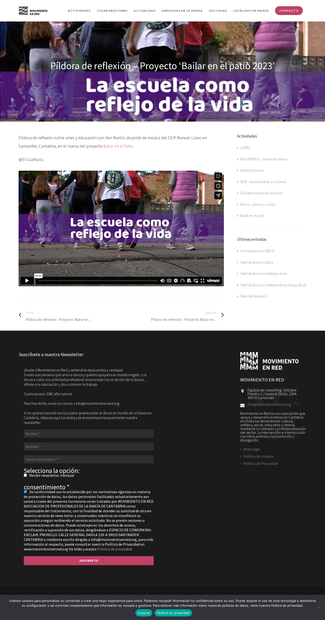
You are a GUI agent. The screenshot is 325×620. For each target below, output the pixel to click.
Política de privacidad (114, 549)
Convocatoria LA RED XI (257, 251)
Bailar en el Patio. (118, 146)
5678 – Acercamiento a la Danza (263, 181)
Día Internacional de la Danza (261, 193)
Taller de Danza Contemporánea (263, 273)
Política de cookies (258, 456)
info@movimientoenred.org (269, 404)
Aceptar (144, 613)
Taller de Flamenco (253, 296)
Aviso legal (252, 449)
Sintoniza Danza (252, 170)
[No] (319, 607)
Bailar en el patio (252, 215)
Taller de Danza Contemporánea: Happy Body (273, 285)
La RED (245, 147)
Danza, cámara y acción (258, 204)
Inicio (138, 79)
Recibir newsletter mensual (51, 475)
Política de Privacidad (260, 463)
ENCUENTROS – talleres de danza (263, 159)
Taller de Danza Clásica (256, 262)
